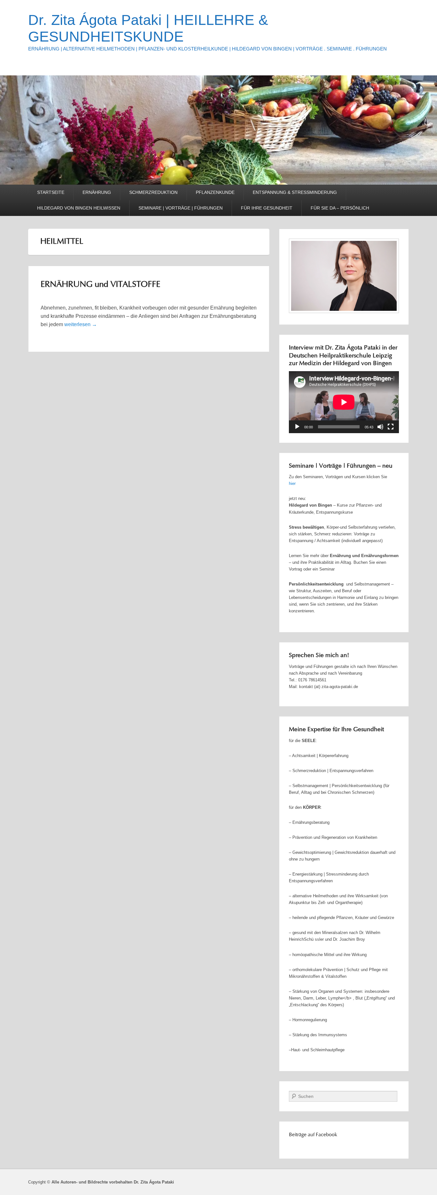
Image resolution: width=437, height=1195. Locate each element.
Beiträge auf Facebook (313, 1135)
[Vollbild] (390, 427)
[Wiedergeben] (297, 427)
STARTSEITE (50, 192)
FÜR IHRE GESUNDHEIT (266, 208)
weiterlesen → (80, 324)
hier (292, 483)
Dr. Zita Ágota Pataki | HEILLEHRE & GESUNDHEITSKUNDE (148, 28)
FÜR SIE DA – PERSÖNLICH (340, 208)
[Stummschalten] (380, 427)
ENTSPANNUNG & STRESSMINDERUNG (295, 192)
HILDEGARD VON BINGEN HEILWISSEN (78, 208)
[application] (344, 402)
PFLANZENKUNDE (215, 192)
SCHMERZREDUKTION (153, 192)
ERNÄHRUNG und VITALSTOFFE (100, 285)
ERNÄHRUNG (97, 192)
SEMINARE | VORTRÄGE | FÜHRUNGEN (181, 208)
